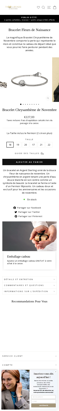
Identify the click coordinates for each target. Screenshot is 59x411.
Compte (7, 365)
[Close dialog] (55, 371)
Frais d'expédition (29, 120)
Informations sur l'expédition (26, 291)
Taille (29, 139)
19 (17, 144)
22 (49, 144)
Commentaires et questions (24, 285)
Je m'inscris (43, 405)
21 (41, 144)
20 (25, 144)
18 (10, 144)
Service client (12, 356)
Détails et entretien (18, 279)
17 (33, 144)
